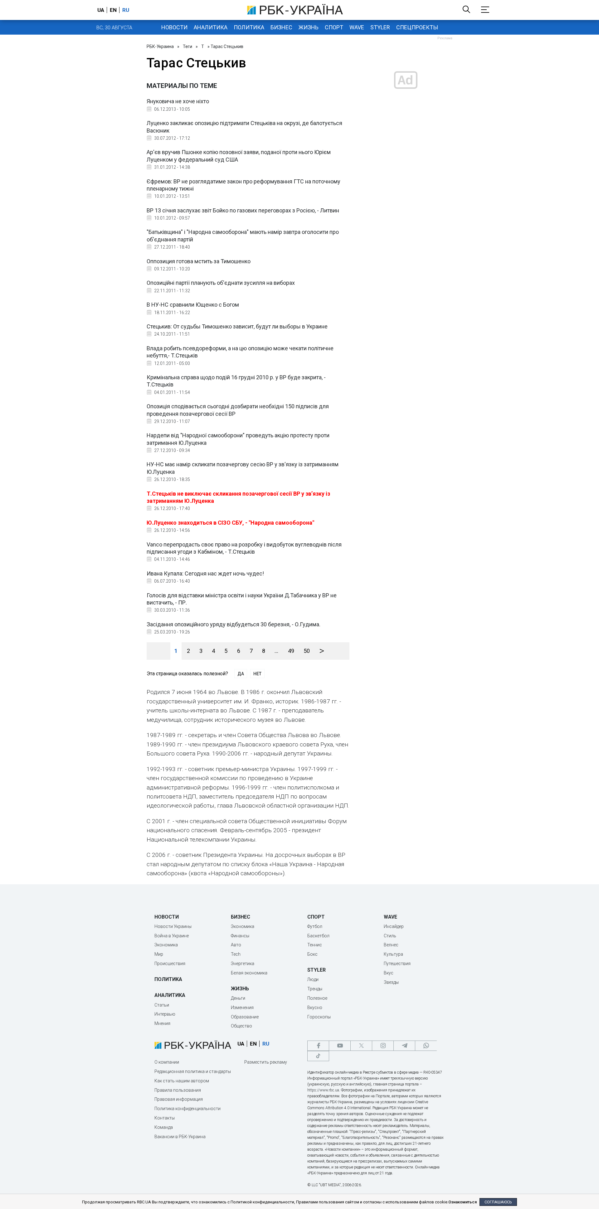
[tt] (318, 1056)
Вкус (388, 972)
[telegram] (404, 1046)
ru (125, 10)
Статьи (161, 1005)
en (113, 10)
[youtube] (340, 1046)
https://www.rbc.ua (323, 1090)
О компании (166, 1062)
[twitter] (361, 1046)
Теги (187, 46)
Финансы (240, 935)
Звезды (391, 982)
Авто (236, 944)
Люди (313, 979)
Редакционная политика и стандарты (192, 1071)
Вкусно (314, 1007)
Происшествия (169, 963)
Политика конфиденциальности (187, 1108)
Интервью (164, 1014)
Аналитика (210, 27)
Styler (380, 27)
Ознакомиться (462, 1202)
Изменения (242, 1007)
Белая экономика (249, 972)
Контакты (164, 1117)
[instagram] (383, 1046)
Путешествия (397, 963)
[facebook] (318, 1046)
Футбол (314, 926)
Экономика (166, 944)
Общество (241, 1025)
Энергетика (242, 963)
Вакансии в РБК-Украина (180, 1136)
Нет (257, 673)
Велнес (391, 944)
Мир (158, 954)
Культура (393, 954)
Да (240, 673)
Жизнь (309, 27)
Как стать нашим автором (181, 1080)
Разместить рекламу (265, 1062)
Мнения (162, 1023)
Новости (174, 27)
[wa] (426, 1046)
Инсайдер (394, 926)
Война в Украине (171, 935)
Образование (245, 1016)
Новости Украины (173, 926)
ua (100, 10)
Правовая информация (178, 1099)
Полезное (317, 998)
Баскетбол (318, 935)
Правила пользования (177, 1090)
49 (291, 651)
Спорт (334, 27)
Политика (249, 27)
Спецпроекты (417, 27)
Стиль (390, 935)
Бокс (312, 954)
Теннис (314, 944)
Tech (236, 954)
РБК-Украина (160, 46)
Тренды (314, 988)
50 (307, 651)
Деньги (238, 998)
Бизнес (281, 27)
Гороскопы (319, 1016)
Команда (163, 1127)
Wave (356, 27)
